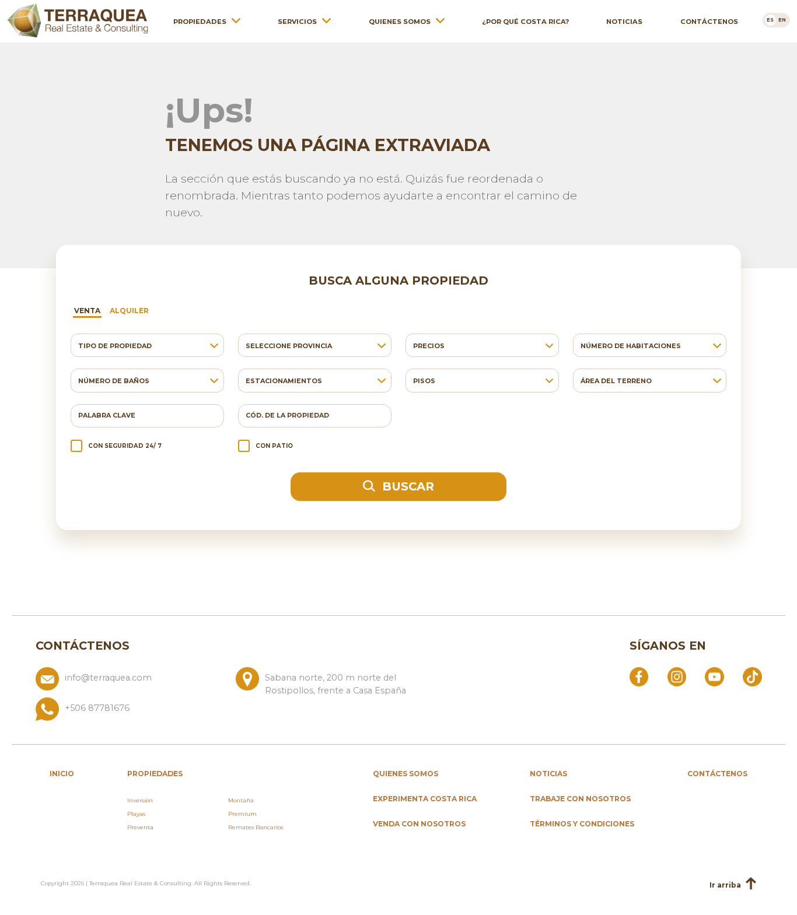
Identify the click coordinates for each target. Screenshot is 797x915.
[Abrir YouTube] (714, 676)
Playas (136, 814)
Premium (242, 814)
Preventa (140, 827)
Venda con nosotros (419, 823)
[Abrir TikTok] (752, 676)
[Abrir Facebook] (639, 676)
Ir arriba (725, 885)
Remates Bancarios (255, 827)
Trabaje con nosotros (580, 798)
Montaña (241, 800)
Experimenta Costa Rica (425, 798)
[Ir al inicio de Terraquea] (77, 20)
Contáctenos (709, 21)
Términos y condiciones (582, 823)
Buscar (406, 486)
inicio (62, 773)
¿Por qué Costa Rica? (525, 21)
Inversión (140, 800)
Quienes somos (400, 21)
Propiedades (199, 21)
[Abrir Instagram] (676, 676)
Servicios (297, 21)
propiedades (155, 773)
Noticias (624, 21)
